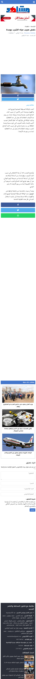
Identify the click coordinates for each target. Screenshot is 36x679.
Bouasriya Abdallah (29, 33)
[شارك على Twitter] (18, 99)
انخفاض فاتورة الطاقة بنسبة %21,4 (14, 662)
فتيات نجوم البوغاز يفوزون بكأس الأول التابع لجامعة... (13, 657)
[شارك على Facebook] (18, 96)
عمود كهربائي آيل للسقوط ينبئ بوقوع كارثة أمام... (13, 676)
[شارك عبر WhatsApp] (18, 215)
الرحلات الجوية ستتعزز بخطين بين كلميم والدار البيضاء (18, 454)
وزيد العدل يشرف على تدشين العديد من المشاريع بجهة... (18, 405)
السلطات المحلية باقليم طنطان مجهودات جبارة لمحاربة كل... (15, 670)
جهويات (27, 26)
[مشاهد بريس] (18, 9)
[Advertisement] (18, 55)
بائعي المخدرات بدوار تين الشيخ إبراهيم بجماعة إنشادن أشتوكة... (18, 429)
